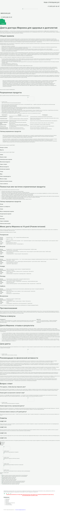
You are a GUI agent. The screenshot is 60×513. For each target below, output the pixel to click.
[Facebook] (4, 494)
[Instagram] (8, 494)
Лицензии (7, 499)
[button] (3, 23)
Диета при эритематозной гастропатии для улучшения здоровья (13, 482)
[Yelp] (10, 494)
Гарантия (7, 501)
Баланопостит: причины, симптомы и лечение (11, 458)
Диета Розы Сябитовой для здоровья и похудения (10, 403)
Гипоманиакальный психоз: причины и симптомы (10, 483)
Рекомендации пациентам (10, 502)
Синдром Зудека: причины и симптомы (8, 478)
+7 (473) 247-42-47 (53, 6)
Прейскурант (7, 498)
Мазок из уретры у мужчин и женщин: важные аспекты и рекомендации (14, 476)
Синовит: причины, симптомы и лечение (9, 480)
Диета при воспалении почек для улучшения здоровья (11, 102)
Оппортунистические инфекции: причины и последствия (13, 464)
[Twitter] (6, 494)
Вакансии (7, 500)
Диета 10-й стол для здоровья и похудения (11, 452)
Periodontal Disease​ (8, 504)
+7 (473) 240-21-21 (6, 17)
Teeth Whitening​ (8, 503)
